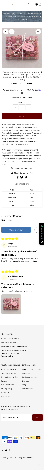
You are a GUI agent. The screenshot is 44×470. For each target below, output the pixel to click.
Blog (24, 385)
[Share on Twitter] (22, 178)
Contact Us (5, 396)
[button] (11, 304)
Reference (26, 373)
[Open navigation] (5, 4)
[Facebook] (3, 451)
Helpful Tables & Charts (23, 168)
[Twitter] (6, 451)
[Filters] (34, 230)
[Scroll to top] (39, 465)
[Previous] (6, 31)
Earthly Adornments (24, 457)
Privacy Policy (6, 388)
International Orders (9, 377)
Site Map (25, 381)
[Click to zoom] (38, 31)
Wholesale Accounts (30, 388)
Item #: (15, 98)
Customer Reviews (29, 377)
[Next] (12, 31)
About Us (5, 392)
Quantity (22, 102)
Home (4, 13)
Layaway (4, 381)
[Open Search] (29, 4)
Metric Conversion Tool (23, 173)
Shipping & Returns (9, 373)
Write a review (15, 230)
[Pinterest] (9, 451)
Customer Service (8, 369)
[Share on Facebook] (18, 178)
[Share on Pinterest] (26, 178)
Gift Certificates (7, 385)
